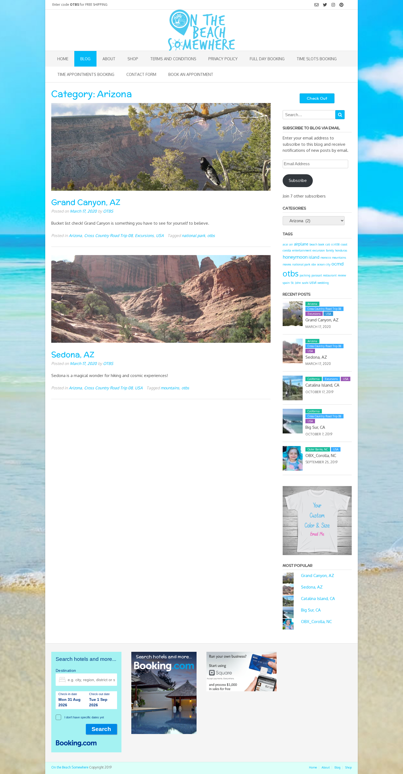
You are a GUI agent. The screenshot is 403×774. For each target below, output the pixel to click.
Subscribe (298, 180)
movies (287, 264)
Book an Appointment (190, 74)
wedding (323, 283)
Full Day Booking (267, 58)
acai (285, 244)
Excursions (144, 235)
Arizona (75, 235)
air (291, 244)
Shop (132, 58)
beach (313, 244)
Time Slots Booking (317, 58)
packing (305, 275)
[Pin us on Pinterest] (341, 5)
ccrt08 (335, 244)
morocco (325, 257)
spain (286, 283)
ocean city (323, 264)
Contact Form (141, 74)
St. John (296, 283)
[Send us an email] (316, 5)
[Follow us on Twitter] (325, 5)
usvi (313, 282)
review (342, 275)
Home (62, 58)
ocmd (337, 264)
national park (193, 235)
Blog (85, 58)
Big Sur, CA (315, 427)
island (314, 257)
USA (160, 235)
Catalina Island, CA (322, 385)
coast (344, 244)
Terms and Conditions (173, 58)
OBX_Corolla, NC (320, 455)
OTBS (108, 211)
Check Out (317, 98)
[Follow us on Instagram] (333, 5)
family (330, 250)
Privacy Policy (223, 58)
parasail (316, 275)
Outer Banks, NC (318, 449)
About (109, 58)
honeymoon (295, 257)
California (314, 379)
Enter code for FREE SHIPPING (79, 4)
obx (313, 264)
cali (327, 244)
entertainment (301, 250)
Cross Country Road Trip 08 (108, 235)
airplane (301, 243)
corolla (287, 250)
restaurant (330, 275)
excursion (319, 250)
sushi (305, 283)
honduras (341, 250)
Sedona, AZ (72, 354)
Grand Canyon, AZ (85, 202)
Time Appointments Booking (85, 74)
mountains (170, 387)
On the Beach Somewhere (69, 767)
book (321, 244)
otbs (211, 235)
